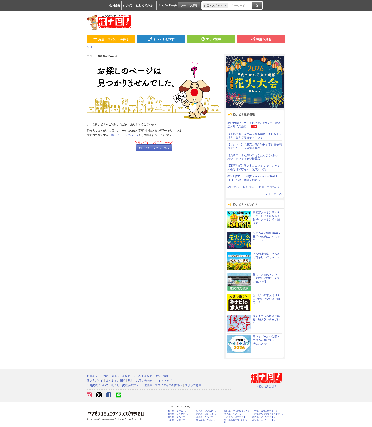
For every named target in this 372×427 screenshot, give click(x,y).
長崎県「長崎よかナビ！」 (265, 411)
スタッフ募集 (193, 385)
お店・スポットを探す (113, 39)
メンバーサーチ (167, 5)
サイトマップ (163, 380)
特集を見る (263, 39)
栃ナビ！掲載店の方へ (125, 385)
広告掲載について (97, 385)
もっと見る (275, 194)
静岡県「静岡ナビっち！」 (237, 411)
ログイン (128, 5)
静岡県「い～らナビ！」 (264, 417)
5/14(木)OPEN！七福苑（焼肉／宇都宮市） (253, 186)
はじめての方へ (145, 5)
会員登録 (114, 5)
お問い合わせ (144, 380)
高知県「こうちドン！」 (264, 420)
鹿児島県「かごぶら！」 (208, 420)
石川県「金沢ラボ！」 (178, 420)
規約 (130, 380)
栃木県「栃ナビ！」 (177, 411)
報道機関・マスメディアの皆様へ (161, 385)
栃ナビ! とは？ (268, 386)
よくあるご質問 (115, 380)
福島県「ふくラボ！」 (178, 414)
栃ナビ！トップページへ (154, 148)
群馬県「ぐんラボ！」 (178, 417)
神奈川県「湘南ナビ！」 (236, 417)
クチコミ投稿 (189, 5)
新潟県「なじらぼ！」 (206, 414)
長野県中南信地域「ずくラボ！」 (268, 414)
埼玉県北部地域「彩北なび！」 (236, 421)
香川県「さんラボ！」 (206, 417)
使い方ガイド (95, 380)
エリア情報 (213, 39)
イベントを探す (164, 39)
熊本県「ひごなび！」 (206, 411)
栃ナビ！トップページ (124, 135)
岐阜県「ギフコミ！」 (234, 414)
